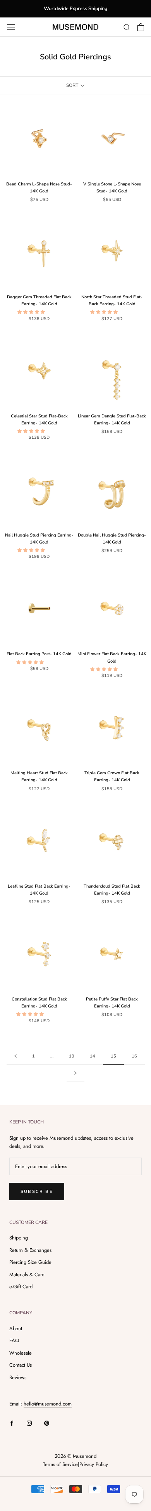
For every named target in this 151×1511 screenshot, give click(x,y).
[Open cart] (140, 27)
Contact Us (20, 1365)
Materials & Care (27, 1274)
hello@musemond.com (48, 1403)
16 (134, 1056)
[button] (31, 312)
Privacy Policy (93, 1464)
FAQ (14, 1340)
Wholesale (20, 1353)
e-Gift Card (21, 1286)
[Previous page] (15, 1056)
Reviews (17, 1377)
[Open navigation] (11, 27)
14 (92, 1056)
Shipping (18, 1237)
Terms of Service (60, 1464)
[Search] (127, 27)
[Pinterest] (46, 1422)
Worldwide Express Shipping (75, 8)
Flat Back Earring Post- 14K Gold (39, 654)
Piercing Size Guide (30, 1262)
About (15, 1328)
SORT (72, 85)
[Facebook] (11, 1422)
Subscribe (37, 1191)
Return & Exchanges (30, 1250)
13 (71, 1056)
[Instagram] (29, 1422)
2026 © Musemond (75, 1456)
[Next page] (75, 1073)
